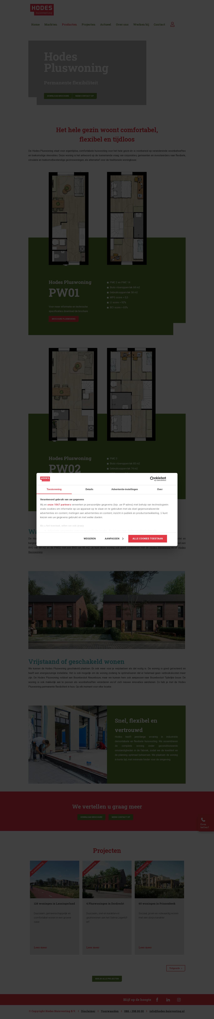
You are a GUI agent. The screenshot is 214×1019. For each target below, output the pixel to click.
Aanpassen (112, 538)
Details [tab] (89, 489)
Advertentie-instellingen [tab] (124, 489)
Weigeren (90, 538)
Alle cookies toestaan (148, 538)
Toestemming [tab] (54, 489)
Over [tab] (159, 489)
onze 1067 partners (59, 504)
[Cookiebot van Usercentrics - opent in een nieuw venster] (152, 479)
